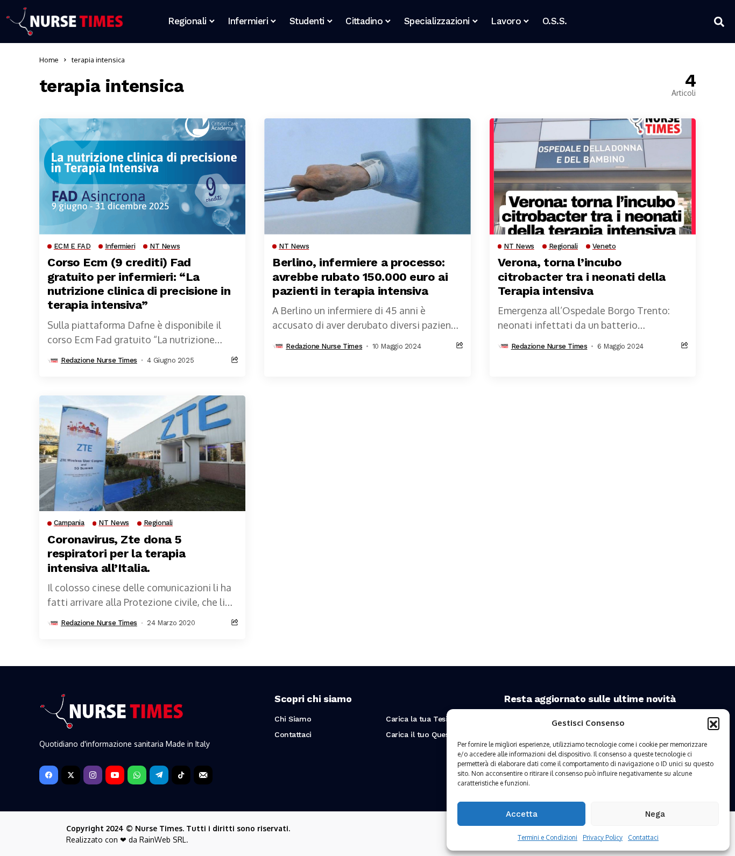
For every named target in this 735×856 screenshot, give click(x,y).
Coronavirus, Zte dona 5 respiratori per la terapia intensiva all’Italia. (116, 554)
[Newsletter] (203, 775)
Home (49, 59)
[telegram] (159, 775)
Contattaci (643, 837)
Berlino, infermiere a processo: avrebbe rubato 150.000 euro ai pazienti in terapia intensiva (360, 277)
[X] (70, 775)
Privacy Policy (603, 837)
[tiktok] (181, 775)
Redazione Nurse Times (99, 360)
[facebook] (48, 775)
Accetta (522, 814)
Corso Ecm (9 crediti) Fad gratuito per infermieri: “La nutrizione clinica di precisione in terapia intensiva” (139, 284)
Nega (655, 814)
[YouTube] (114, 775)
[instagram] (92, 775)
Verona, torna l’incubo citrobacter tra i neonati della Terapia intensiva (582, 277)
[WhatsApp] (137, 775)
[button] (713, 723)
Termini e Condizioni (547, 837)
